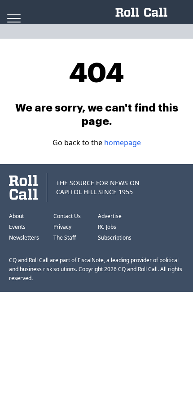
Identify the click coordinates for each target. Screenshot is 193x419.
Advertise (110, 216)
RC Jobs (107, 227)
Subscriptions (115, 237)
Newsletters (24, 237)
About (16, 216)
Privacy (62, 227)
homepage (122, 142)
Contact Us (67, 216)
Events (17, 227)
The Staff (64, 237)
